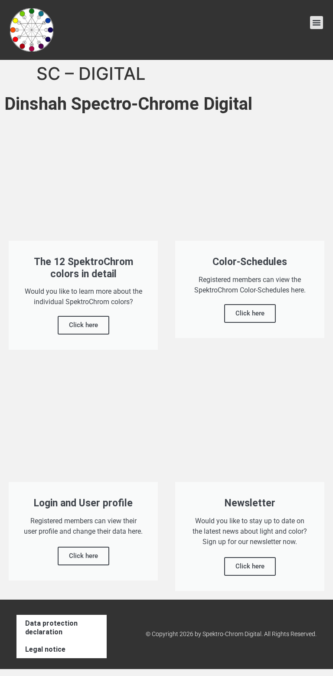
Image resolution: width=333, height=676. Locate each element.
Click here (83, 325)
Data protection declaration (51, 627)
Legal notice (45, 649)
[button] (316, 22)
